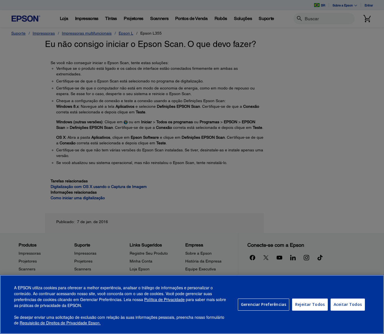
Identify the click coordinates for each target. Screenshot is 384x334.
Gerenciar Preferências (263, 304)
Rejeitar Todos (310, 304)
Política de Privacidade (164, 299)
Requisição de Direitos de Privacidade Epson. (60, 323)
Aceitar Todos (348, 304)
